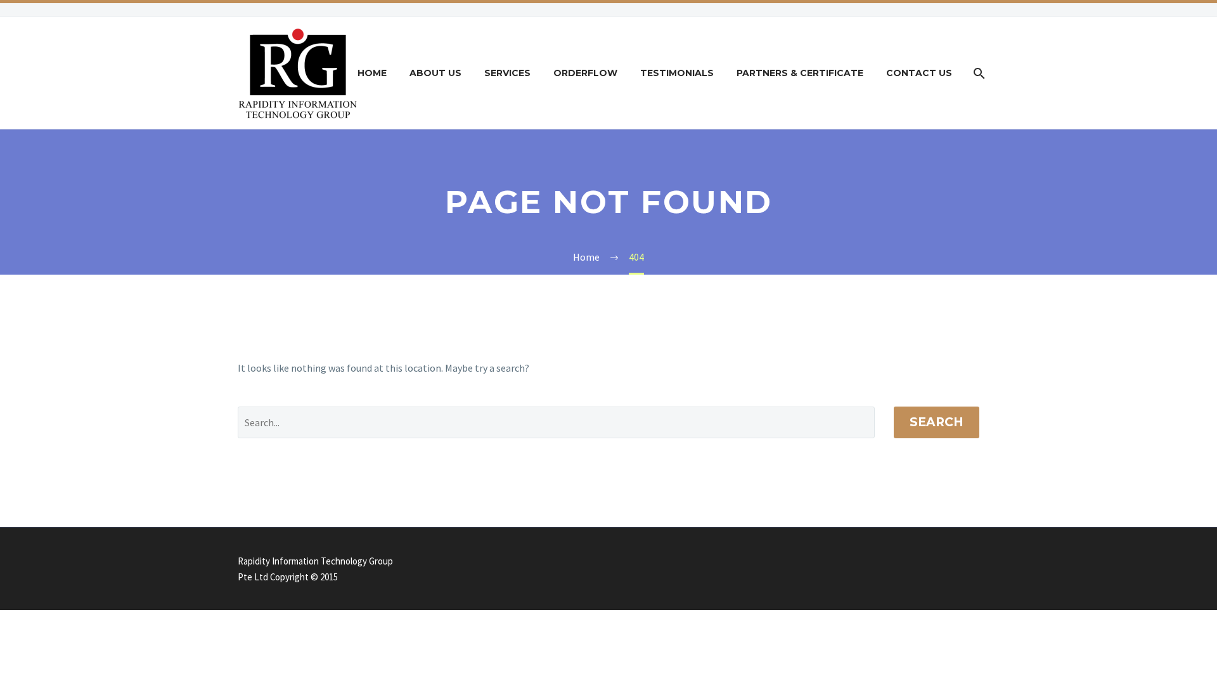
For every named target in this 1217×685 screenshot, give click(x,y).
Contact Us (919, 73)
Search (936, 422)
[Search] (977, 73)
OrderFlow (585, 73)
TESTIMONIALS (677, 73)
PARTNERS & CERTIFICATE (800, 73)
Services (507, 73)
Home (372, 73)
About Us (435, 73)
